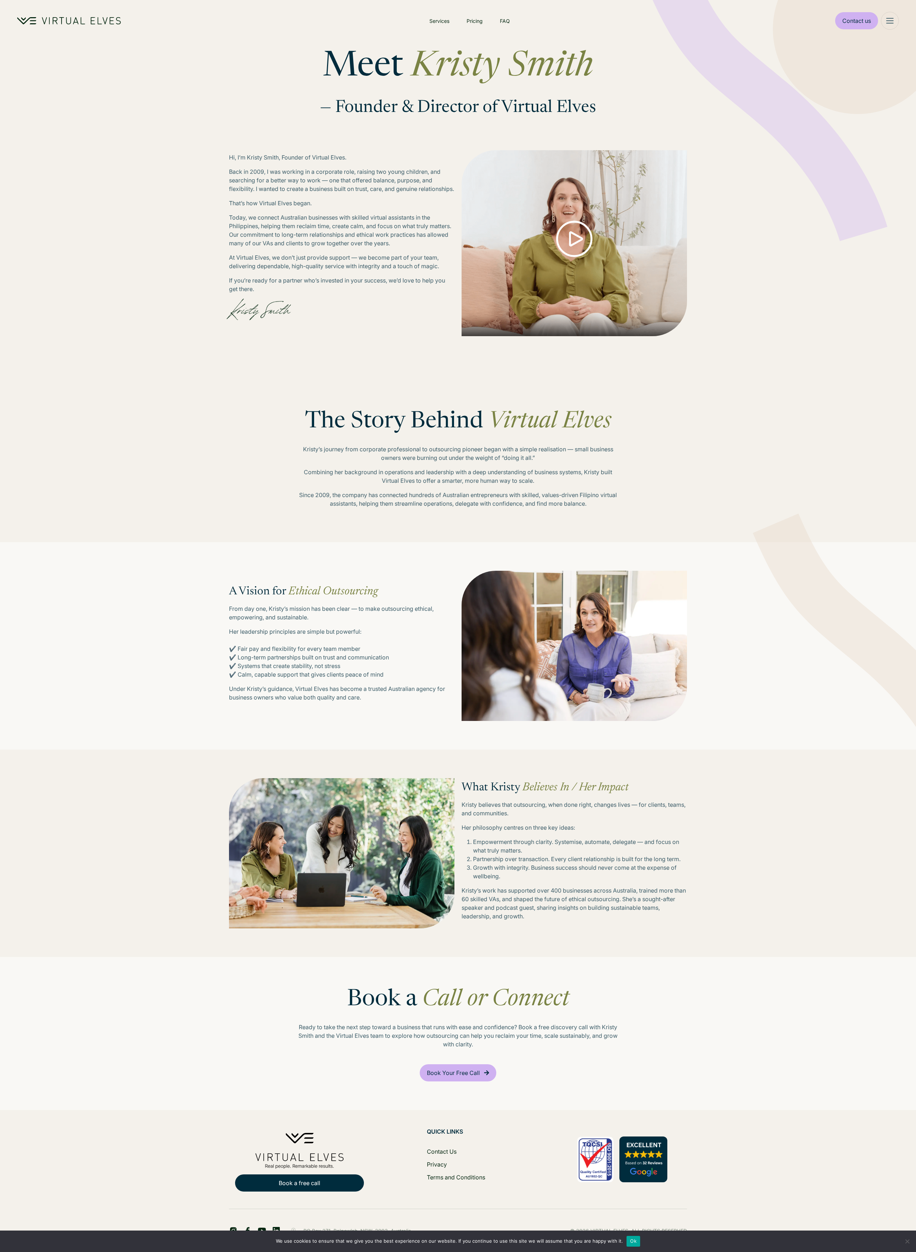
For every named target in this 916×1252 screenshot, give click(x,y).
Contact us (856, 20)
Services (439, 21)
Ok (633, 1241)
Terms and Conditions (456, 1177)
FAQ (505, 21)
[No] (907, 1241)
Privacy (437, 1164)
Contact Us (442, 1151)
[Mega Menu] (890, 21)
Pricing (475, 21)
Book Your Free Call (453, 1072)
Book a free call (299, 1183)
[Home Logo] (69, 20)
